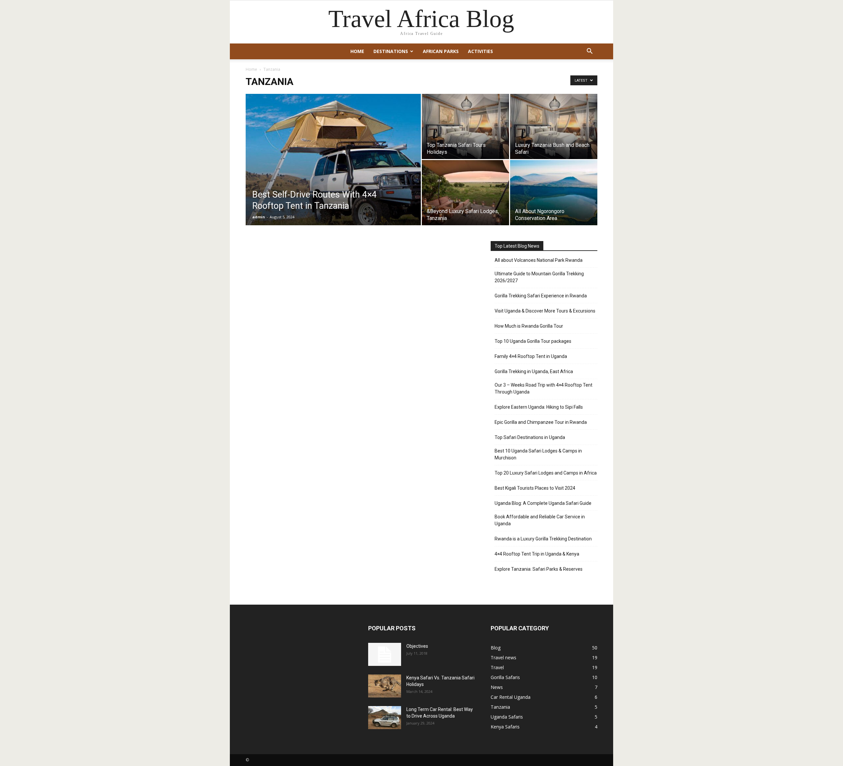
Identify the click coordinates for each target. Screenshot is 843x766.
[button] (589, 52)
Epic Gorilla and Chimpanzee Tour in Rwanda (541, 422)
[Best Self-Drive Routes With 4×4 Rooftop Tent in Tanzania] (333, 170)
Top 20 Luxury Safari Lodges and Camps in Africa (546, 473)
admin (258, 216)
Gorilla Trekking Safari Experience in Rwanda (541, 295)
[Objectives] (384, 654)
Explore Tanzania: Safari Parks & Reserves (539, 569)
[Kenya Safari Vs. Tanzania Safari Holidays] (384, 686)
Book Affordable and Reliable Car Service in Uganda (540, 520)
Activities (480, 51)
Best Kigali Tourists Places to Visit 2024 (535, 488)
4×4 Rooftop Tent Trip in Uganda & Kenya (537, 554)
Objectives (417, 646)
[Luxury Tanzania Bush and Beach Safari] (553, 126)
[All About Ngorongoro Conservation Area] (553, 192)
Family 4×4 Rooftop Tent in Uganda (531, 356)
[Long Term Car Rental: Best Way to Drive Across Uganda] (384, 717)
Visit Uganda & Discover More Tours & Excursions (545, 311)
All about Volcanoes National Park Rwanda (539, 260)
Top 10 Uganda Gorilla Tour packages (533, 341)
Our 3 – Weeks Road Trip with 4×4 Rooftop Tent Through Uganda (543, 388)
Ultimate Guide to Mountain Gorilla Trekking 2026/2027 (539, 277)
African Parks (441, 51)
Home (357, 51)
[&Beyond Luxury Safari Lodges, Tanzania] (465, 192)
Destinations (390, 51)
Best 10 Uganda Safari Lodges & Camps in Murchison (538, 454)
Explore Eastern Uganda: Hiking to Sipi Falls (539, 407)
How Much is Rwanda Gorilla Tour (529, 326)
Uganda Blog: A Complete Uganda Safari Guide (543, 503)
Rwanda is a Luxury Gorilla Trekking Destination (543, 538)
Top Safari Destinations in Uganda (530, 437)
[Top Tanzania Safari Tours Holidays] (465, 126)
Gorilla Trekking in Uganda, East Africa (534, 371)
